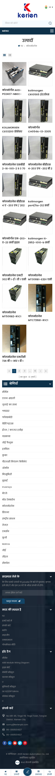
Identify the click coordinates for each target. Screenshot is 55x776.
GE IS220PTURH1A (10, 691)
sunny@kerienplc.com (17, 724)
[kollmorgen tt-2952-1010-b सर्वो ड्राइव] (40, 222)
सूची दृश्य (10, 55)
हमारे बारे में (7, 620)
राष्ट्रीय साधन (8, 519)
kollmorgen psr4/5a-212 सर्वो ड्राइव (38, 203)
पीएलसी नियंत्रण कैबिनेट (14, 462)
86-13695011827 (14, 729)
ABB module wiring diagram (15, 662)
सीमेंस (5, 392)
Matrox (6, 544)
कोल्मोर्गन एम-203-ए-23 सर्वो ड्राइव (14, 240)
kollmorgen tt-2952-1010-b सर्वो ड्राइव (39, 240)
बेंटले (4, 493)
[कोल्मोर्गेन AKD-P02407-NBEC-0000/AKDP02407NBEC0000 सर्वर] (14, 74)
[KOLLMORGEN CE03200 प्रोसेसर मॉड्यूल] (14, 111)
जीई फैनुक (7, 443)
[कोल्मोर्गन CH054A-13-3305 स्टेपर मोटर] (40, 111)
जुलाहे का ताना (9, 405)
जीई (4, 550)
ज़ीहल (5, 557)
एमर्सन (5, 531)
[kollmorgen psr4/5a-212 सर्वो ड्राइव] (40, 185)
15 (35, 371)
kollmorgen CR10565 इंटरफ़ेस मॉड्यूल (38, 92)
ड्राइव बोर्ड (6, 667)
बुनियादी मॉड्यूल (9, 686)
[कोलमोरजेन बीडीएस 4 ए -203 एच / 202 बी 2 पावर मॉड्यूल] (14, 185)
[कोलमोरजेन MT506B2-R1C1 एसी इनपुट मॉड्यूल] (14, 296)
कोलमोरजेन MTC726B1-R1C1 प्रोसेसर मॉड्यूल (38, 318)
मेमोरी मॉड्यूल (8, 672)
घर (22, 46)
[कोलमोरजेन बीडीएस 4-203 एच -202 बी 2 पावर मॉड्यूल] (40, 148)
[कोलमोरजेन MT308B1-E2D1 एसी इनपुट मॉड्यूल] (40, 259)
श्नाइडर (5, 411)
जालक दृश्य (4, 55)
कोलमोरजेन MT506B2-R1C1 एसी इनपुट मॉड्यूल (12, 314)
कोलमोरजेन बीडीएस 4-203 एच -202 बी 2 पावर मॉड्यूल (40, 166)
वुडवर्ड (4, 481)
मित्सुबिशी (7, 474)
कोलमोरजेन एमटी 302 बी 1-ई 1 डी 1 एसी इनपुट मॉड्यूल (14, 277)
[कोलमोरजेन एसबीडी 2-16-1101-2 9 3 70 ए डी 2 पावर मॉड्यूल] (14, 148)
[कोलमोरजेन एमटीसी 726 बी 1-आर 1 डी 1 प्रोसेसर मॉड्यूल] (14, 339)
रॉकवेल (6, 563)
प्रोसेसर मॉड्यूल (8, 696)
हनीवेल (5, 449)
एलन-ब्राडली (8, 398)
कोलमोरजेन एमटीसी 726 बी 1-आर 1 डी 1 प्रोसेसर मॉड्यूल (14, 358)
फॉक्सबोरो (7, 417)
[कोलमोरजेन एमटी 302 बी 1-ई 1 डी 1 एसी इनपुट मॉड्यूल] (14, 259)
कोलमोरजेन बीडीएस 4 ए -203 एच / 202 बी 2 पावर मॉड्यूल (13, 203)
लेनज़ (5, 525)
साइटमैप (5, 635)
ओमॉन (5, 468)
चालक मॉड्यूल (8, 677)
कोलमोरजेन (31, 46)
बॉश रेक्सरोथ (8, 500)
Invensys (7, 487)
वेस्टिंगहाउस (7, 424)
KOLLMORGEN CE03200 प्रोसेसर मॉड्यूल (12, 129)
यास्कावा (6, 436)
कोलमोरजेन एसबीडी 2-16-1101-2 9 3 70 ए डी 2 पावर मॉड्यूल (13, 166)
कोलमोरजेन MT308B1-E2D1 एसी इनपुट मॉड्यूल (40, 277)
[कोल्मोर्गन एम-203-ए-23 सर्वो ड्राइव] (14, 222)
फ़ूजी (4, 538)
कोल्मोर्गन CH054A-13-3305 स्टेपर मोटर (39, 129)
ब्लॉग (4, 630)
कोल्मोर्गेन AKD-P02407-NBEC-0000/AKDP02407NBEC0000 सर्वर (14, 92)
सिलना (5, 512)
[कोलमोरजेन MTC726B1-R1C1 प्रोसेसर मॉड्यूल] (40, 298)
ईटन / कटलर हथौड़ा (12, 430)
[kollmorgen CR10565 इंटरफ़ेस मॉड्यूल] (40, 74)
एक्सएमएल (7, 640)
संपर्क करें (6, 625)
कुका (4, 455)
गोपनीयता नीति (8, 644)
